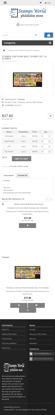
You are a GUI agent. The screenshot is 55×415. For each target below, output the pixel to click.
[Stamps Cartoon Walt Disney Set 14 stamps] (27, 80)
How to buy (6, 348)
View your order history (37, 334)
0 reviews (13, 166)
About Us (5, 329)
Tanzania (6, 180)
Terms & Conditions (9, 343)
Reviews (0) (22, 175)
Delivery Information (9, 334)
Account (32, 329)
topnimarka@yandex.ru (42, 353)
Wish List (32, 339)
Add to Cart (21, 158)
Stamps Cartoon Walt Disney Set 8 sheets (27, 208)
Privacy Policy (7, 339)
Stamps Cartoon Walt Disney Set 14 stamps (27, 287)
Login (48, 3)
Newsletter (33, 343)
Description (9, 175)
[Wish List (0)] (40, 3)
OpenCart (16, 407)
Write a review (23, 166)
